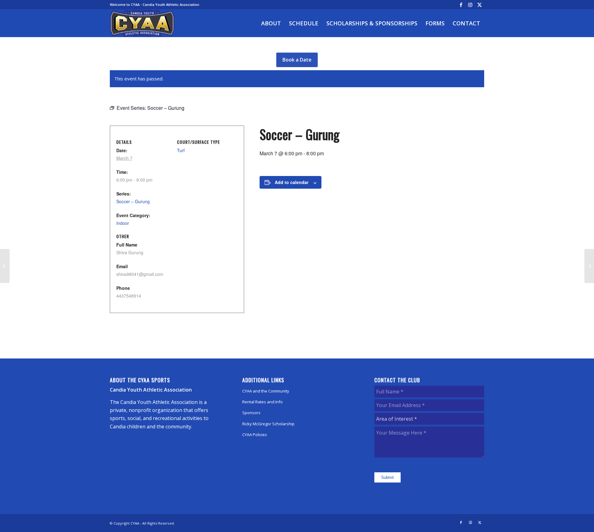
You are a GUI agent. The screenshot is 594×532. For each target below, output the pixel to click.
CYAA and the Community (265, 391)
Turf (181, 150)
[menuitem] (271, 23)
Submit (387, 477)
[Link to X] (479, 4)
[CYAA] (142, 23)
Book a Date (297, 59)
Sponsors (251, 412)
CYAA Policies (254, 434)
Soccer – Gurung (133, 201)
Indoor (122, 223)
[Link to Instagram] (470, 4)
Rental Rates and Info (262, 402)
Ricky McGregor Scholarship (268, 424)
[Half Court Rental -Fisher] (5, 266)
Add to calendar (291, 182)
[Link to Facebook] (460, 4)
